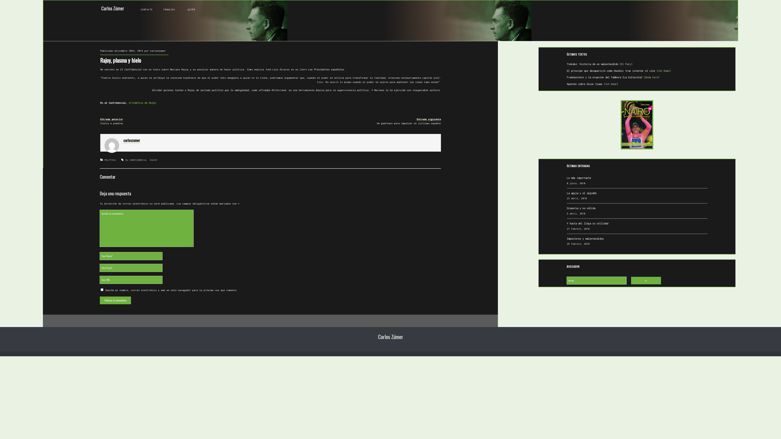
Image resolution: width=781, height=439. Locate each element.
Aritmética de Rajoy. (143, 102)
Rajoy (153, 160)
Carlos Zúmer (112, 8)
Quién (191, 9)
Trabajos (169, 9)
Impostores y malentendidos (585, 238)
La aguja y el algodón (582, 193)
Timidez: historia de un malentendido (599, 64)
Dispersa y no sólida (581, 208)
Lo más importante (579, 177)
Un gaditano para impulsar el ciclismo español (409, 123)
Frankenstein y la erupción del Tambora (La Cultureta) (613, 77)
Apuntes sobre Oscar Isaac (592, 84)
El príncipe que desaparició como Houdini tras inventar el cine (619, 70)
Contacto (147, 9)
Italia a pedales (111, 123)
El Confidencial (136, 160)
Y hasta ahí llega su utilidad (587, 223)
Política (110, 160)
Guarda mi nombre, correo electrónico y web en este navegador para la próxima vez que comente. (171, 290)
